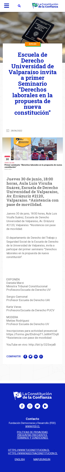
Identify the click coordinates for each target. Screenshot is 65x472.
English (20, 459)
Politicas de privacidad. (32, 432)
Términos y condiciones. (32, 438)
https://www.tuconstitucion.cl (29, 450)
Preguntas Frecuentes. (32, 435)
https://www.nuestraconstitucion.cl (33, 453)
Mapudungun (41, 459)
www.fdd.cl (32, 426)
